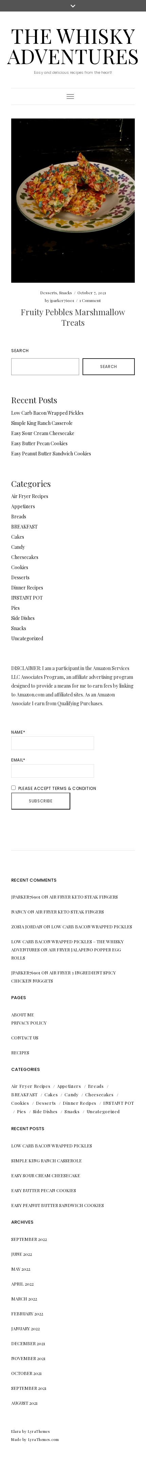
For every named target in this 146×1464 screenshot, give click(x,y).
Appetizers (23, 506)
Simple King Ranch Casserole (42, 423)
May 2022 (20, 1269)
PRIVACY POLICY (29, 1023)
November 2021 (28, 1358)
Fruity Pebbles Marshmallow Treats (73, 317)
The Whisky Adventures (73, 45)
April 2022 (22, 1284)
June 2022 (21, 1254)
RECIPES (20, 1052)
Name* (18, 732)
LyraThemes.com (43, 1439)
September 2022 (29, 1239)
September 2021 (29, 1388)
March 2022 (24, 1298)
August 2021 (24, 1403)
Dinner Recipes (27, 587)
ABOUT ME (22, 1014)
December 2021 (28, 1343)
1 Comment (90, 300)
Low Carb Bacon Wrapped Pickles (47, 413)
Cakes (17, 537)
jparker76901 (62, 300)
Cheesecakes (24, 557)
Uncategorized (27, 638)
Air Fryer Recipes (29, 496)
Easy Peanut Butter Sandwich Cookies (51, 453)
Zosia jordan (26, 926)
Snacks (65, 292)
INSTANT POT (27, 598)
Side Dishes (23, 618)
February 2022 (27, 1313)
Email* (18, 760)
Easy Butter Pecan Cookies (39, 443)
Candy (18, 547)
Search (20, 350)
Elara (16, 1431)
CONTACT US (24, 1037)
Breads (18, 516)
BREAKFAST (24, 526)
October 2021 (26, 1373)
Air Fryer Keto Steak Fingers (83, 897)
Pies (15, 608)
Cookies (19, 567)
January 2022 (25, 1328)
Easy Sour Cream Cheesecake (42, 433)
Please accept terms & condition (56, 788)
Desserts (48, 292)
